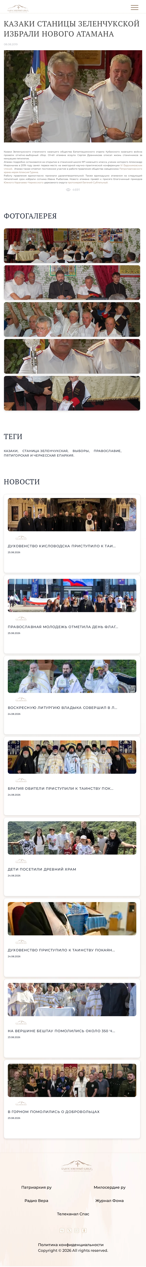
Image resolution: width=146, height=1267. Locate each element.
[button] (72, 245)
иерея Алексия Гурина (24, 172)
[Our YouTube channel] (77, 1231)
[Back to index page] (18, 11)
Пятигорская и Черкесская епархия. (39, 455)
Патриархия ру (36, 1187)
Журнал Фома (109, 1200)
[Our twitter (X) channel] (70, 1231)
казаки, (11, 451)
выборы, (82, 451)
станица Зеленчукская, (46, 451)
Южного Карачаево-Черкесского (23, 182)
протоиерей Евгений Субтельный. (87, 182)
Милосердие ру (109, 1187)
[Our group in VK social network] (62, 1231)
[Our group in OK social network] (84, 1231)
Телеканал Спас (73, 1214)
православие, (108, 451)
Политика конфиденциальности (71, 1244)
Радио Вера (36, 1200)
